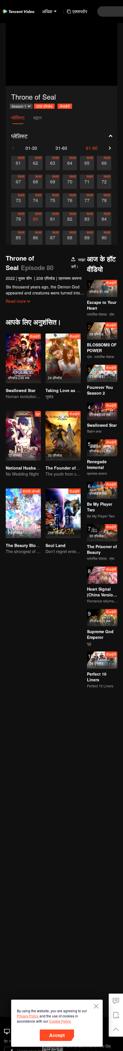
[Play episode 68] (35, 181)
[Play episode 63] (52, 163)
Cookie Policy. (60, 1021)
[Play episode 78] (104, 200)
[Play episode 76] (70, 200)
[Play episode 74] (35, 200)
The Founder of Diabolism (70, 468)
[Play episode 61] (18, 163)
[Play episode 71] (87, 181)
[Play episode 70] (70, 181)
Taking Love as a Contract (71, 390)
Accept (57, 1035)
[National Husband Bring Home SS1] (23, 436)
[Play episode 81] (52, 219)
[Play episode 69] (52, 181)
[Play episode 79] (18, 219)
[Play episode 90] (104, 237)
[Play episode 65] (87, 163)
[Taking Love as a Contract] (63, 358)
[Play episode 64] (70, 163)
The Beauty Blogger (25, 545)
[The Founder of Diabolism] (63, 436)
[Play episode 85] (18, 237)
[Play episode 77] (87, 200)
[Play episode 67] (18, 181)
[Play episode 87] (52, 237)
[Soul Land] (63, 513)
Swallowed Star (20, 390)
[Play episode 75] (52, 200)
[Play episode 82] (70, 219)
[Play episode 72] (104, 181)
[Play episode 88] (70, 237)
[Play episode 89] (87, 237)
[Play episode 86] (35, 237)
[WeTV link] (18, 11)
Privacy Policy (28, 1015)
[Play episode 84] (104, 219)
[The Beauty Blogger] (23, 513)
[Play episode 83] (87, 219)
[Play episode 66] (104, 163)
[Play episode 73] (18, 200)
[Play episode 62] (35, 163)
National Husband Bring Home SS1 (40, 468)
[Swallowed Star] (23, 358)
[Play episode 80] (35, 219)
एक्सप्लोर (79, 11)
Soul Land (55, 545)
